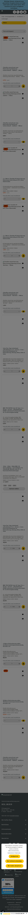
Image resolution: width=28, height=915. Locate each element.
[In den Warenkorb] (23, 86)
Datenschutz (11, 852)
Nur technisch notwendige (14, 861)
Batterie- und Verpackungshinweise (14, 907)
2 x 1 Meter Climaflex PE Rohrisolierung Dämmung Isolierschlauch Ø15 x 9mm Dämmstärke (14, 180)
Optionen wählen (14, 488)
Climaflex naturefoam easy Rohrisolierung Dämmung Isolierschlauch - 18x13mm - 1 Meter (13, 294)
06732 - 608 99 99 (7, 804)
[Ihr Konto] (21, 12)
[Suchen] (17, 12)
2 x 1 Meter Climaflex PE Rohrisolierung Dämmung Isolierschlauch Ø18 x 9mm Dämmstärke (14, 237)
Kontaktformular (14, 815)
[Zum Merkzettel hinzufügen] (22, 38)
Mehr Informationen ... (14, 850)
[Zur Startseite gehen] (7, 12)
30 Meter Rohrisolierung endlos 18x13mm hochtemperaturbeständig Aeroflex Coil (13, 702)
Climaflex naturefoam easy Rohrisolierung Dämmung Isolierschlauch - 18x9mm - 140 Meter (13, 759)
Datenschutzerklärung (14, 904)
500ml (14, 485)
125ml (5, 485)
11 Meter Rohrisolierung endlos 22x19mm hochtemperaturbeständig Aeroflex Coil (13, 645)
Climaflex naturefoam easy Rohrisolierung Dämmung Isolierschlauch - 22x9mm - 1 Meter (12, 124)
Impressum (18, 902)
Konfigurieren (14, 856)
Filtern (5, 22)
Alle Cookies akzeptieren (14, 866)
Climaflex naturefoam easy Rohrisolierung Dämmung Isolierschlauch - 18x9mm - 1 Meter (12, 69)
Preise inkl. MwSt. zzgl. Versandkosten (11, 83)
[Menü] (14, 12)
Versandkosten (6, 897)
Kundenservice (10, 902)
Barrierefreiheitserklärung (14, 909)
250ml (9, 485)
